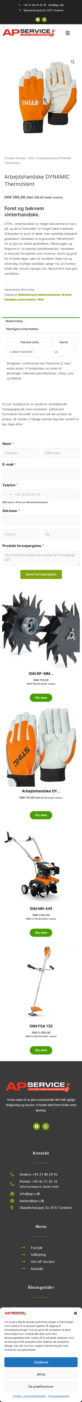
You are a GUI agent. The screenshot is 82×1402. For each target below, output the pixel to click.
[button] (75, 1313)
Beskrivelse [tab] (14, 321)
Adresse (11, 511)
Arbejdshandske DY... (41, 791)
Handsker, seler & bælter (20, 299)
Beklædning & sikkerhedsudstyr (39, 294)
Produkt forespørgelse (23, 546)
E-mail (9, 464)
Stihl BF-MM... (41, 673)
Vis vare (41, 697)
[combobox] (7, 494)
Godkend (41, 1362)
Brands (21, 158)
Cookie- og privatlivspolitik (29, 1396)
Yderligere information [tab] (22, 329)
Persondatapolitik (58, 1396)
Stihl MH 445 (41, 908)
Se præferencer (41, 1386)
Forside (9, 158)
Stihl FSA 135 (41, 1026)
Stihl (31, 158)
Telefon (10, 485)
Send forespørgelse (41, 574)
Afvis (41, 1374)
